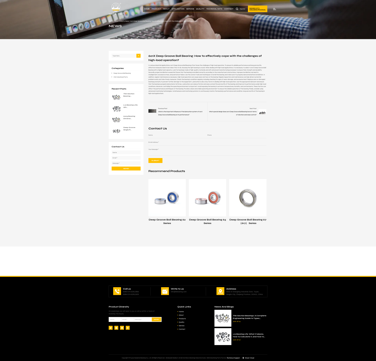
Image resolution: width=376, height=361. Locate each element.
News (116, 21)
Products (182, 319)
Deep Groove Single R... (129, 128)
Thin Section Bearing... (128, 95)
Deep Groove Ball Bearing (122, 73)
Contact (228, 9)
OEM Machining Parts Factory (216, 358)
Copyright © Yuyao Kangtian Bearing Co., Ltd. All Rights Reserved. (143, 358)
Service (190, 9)
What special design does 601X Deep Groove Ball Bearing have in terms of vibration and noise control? (233, 113)
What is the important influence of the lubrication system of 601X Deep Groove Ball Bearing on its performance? (180, 113)
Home (147, 9)
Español (242, 9)
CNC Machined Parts (121, 77)
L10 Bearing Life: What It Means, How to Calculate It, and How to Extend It (248, 336)
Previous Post (162, 108)
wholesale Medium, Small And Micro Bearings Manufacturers (185, 358)
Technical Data (214, 9)
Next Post (253, 108)
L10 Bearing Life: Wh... (130, 106)
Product (156, 9)
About (166, 9)
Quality (200, 9)
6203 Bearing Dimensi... (129, 117)
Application (178, 9)
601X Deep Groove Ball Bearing (180, 65)
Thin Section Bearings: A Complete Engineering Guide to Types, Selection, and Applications (249, 318)
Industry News (124, 21)
